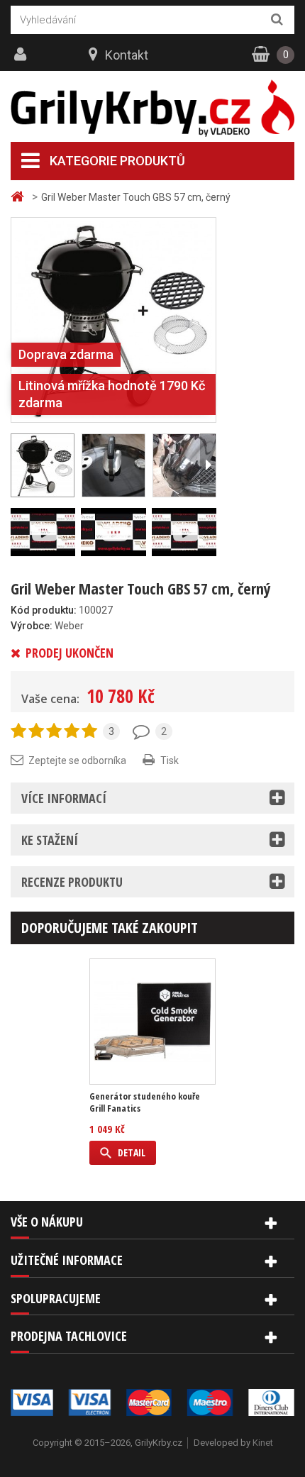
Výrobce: (31, 625)
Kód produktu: (44, 610)
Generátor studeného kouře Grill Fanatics (144, 1102)
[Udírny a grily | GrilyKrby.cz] (152, 108)
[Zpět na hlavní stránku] (19, 197)
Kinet (263, 1442)
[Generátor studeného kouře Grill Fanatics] (152, 1021)
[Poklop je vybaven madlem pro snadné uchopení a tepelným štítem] (113, 465)
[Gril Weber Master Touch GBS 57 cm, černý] (113, 319)
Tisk (169, 760)
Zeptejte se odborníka (77, 760)
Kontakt (126, 55)
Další (208, 465)
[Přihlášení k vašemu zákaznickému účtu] (22, 54)
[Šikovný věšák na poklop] (184, 465)
